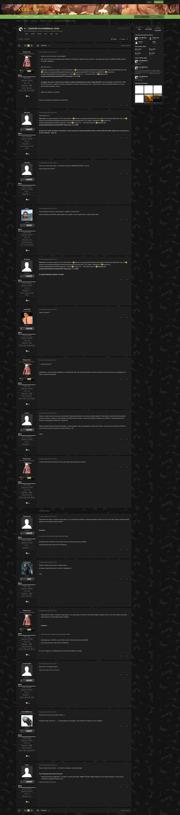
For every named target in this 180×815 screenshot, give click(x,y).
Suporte (46, 17)
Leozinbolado (26, 663)
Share (115, 39)
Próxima (44, 45)
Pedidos (56, 17)
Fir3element (27, 562)
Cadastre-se (158, 2)
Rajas (27, 208)
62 (38, 45)
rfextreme (27, 112)
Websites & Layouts (46, 21)
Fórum (18, 21)
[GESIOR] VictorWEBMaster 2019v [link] (65, 21)
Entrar (149, 2)
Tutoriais (36, 17)
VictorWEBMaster (26, 712)
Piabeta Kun (27, 52)
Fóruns (26, 17)
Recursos (34, 21)
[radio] (119, 28)
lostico (27, 413)
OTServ (26, 21)
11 (31, 45)
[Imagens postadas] (139, 89)
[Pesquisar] (162, 16)
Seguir (124, 39)
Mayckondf (26, 516)
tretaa (27, 765)
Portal (18, 17)
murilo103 (27, 309)
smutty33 (27, 162)
